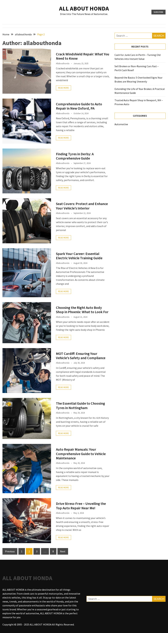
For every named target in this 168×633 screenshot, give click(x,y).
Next (62, 551)
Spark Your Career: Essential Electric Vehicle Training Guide (79, 255)
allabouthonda (62, 63)
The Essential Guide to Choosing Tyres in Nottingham (80, 405)
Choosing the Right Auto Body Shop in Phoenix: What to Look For (82, 309)
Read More (63, 87)
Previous (10, 551)
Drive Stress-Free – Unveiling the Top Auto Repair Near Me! (81, 505)
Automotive (121, 124)
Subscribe (158, 12)
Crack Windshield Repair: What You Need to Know (82, 56)
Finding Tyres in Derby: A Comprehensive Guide (75, 156)
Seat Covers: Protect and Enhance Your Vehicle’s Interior (82, 205)
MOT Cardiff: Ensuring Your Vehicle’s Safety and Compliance (80, 355)
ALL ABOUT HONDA (84, 8)
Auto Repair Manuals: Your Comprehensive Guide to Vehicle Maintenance (81, 453)
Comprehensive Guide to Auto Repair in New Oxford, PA (79, 106)
